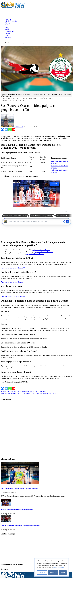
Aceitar (63, 572)
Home (3, 98)
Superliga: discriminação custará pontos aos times (23, 391)
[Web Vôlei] (13, 7)
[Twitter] (6, 129)
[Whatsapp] (10, 129)
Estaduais (8, 98)
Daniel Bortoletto (18, 127)
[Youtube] (13, 129)
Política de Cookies (58, 567)
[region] (51, 567)
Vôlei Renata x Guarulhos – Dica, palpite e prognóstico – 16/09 (28, 393)
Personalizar (41, 572)
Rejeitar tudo (53, 572)
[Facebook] (2, 129)
